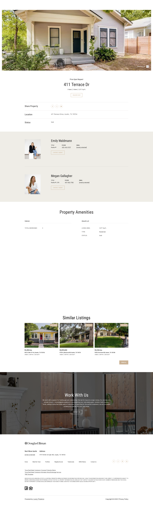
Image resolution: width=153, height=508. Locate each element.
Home (26, 462)
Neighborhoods (59, 462)
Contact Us (93, 462)
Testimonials (71, 462)
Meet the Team (37, 462)
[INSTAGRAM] (118, 461)
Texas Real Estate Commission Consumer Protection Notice (40, 470)
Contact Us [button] (76, 412)
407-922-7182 (69, 182)
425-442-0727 (66, 147)
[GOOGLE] (122, 461)
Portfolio (47, 462)
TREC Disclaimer (29, 474)
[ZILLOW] (126, 461)
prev (8, 66)
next (12, 66)
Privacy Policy (123, 499)
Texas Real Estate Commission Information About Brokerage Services (43, 472)
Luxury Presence (38, 499)
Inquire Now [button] (76, 95)
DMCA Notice (82, 462)
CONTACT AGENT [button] (58, 152)
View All (123, 362)
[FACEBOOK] (113, 461)
